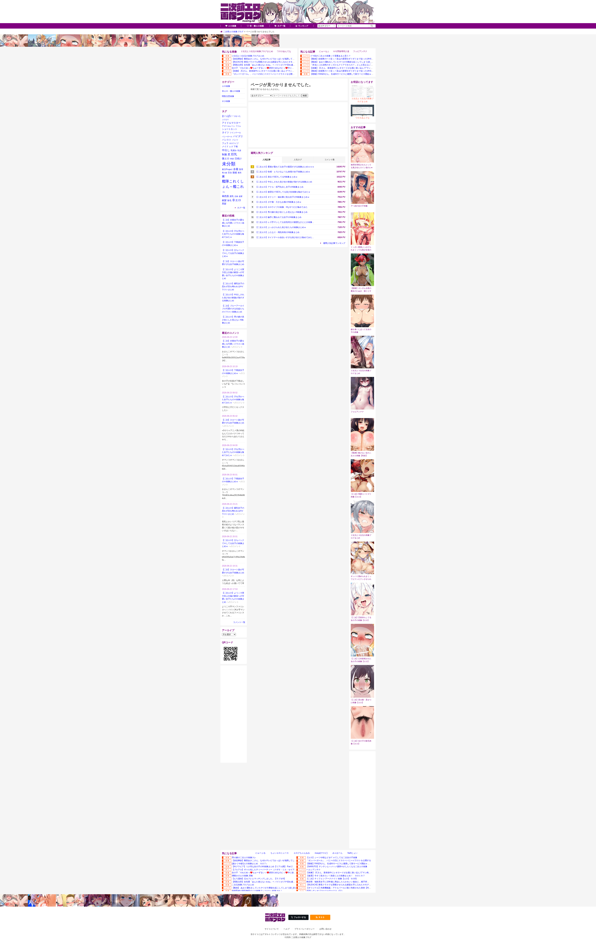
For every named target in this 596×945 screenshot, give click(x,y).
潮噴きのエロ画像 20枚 (242, 875)
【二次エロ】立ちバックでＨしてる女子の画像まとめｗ (233, 253)
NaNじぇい (352, 853)
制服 (224, 154)
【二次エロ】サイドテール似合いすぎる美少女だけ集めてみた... (285, 237)
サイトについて (272, 929)
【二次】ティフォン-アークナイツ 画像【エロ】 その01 (331, 878)
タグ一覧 (281, 26)
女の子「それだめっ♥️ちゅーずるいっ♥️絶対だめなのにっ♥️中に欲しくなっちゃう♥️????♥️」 (275, 68)
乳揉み (234, 150)
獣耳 (241, 169)
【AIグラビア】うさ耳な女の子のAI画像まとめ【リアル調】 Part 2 (262, 866)
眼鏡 (235, 172)
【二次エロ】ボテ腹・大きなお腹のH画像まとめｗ (278, 202)
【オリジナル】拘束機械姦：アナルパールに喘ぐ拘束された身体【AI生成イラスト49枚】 (346, 888)
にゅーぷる (260, 853)
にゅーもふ (324, 51)
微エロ (225, 158)
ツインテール (235, 133)
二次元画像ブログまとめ (243, 885)
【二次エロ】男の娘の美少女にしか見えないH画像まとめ (281, 212)
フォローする (300, 917)
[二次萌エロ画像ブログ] (298, 11)
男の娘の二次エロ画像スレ (244, 857)
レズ (231, 147)
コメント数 (330, 159)
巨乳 (234, 154)
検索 (305, 95)
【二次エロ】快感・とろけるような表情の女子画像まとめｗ (283, 172)
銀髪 (224, 200)
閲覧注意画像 (228, 96)
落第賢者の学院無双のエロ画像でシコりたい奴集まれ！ (257, 891)
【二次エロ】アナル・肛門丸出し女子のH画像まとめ (279, 187)
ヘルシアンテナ (313, 869)
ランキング (303, 26)
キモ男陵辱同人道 (341, 51)
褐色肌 (225, 196)
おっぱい (227, 115)
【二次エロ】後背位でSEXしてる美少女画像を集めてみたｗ (283, 192)
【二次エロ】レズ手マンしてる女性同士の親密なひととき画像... (285, 222)
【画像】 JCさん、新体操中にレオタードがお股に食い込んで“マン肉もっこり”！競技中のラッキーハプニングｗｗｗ (284, 71)
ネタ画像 (226, 101)
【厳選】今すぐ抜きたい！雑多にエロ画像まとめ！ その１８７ (335, 875)
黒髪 (224, 204)
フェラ (225, 143)
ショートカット (229, 129)
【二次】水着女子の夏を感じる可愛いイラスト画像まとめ (233, 223)
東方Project (227, 169)
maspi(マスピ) (321, 853)
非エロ (236, 200)
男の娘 (224, 173)
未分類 (228, 163)
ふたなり (225, 119)
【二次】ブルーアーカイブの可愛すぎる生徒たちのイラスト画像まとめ (233, 309)
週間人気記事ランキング (334, 243)
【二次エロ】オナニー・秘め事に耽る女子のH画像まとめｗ (282, 197)
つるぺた (237, 116)
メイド (225, 146)
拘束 (232, 159)
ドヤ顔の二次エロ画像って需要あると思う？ (330, 56)
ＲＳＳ (321, 917)
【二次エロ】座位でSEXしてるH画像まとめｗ (277, 177)
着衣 (240, 173)
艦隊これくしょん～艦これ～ (233, 186)
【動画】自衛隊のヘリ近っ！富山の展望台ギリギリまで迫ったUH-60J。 (342, 59)
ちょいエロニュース (280, 853)
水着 (235, 169)
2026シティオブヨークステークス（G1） (325, 891)
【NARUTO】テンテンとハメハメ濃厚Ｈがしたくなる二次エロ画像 (336, 866)
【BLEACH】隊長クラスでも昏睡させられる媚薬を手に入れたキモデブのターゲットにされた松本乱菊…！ (280, 62)
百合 (230, 172)
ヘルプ (287, 929)
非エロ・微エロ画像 (231, 91)
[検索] (372, 25)
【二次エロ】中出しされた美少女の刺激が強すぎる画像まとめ (284, 182)
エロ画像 (232, 26)
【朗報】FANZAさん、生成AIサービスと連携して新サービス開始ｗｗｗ (342, 74)
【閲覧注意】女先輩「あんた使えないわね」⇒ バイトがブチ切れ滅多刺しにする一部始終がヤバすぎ (277, 65)
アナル (238, 126)
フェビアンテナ (360, 51)
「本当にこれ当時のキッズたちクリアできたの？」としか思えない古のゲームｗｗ (347, 65)
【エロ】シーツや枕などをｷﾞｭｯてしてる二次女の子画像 (331, 857)
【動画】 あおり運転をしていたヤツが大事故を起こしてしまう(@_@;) (342, 62)
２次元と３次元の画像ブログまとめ (257, 51)
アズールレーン (228, 126)
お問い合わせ (325, 929)
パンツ (235, 140)
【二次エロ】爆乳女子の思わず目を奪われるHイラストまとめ (233, 286)
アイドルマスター (231, 122)
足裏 (236, 196)
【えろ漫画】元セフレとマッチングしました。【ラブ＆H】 (259, 878)
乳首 (239, 150)
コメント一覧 (239, 622)
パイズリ (238, 136)
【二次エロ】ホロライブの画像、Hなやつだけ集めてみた (281, 207)
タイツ (225, 132)
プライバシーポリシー (304, 929)
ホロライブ (234, 143)
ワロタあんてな (284, 51)
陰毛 (229, 200)
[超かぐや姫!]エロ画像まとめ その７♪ (249, 863)
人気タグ (298, 159)
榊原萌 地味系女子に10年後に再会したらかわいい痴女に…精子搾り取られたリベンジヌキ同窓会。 (351, 882)
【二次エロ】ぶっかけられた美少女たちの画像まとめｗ (281, 227)
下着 (236, 147)
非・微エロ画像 (257, 26)
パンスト (226, 139)
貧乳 (232, 196)
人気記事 (266, 159)
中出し (226, 150)
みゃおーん (337, 853)
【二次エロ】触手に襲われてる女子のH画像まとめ (278, 217)
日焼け (238, 158)
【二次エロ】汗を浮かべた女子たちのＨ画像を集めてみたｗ (233, 234)
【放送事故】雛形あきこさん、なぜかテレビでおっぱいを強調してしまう (265, 59)
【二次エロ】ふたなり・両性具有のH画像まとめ (277, 232)
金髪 (240, 196)
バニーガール (227, 136)
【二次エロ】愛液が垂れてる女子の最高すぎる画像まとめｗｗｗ (285, 167)
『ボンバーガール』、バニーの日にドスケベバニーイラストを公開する (264, 74)
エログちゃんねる (302, 853)
